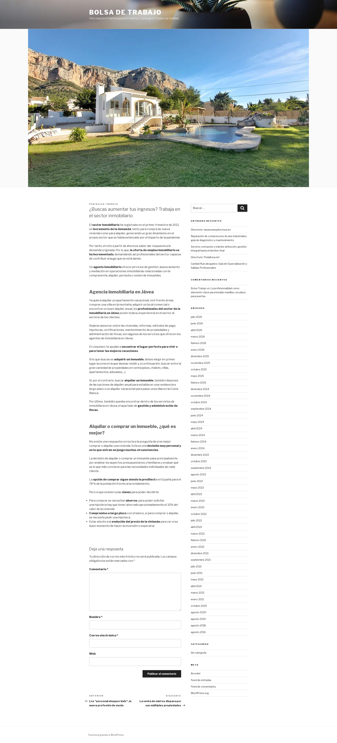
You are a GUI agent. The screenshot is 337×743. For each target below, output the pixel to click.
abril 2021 (196, 586)
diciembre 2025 (200, 356)
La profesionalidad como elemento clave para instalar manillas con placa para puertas (218, 292)
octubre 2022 (199, 513)
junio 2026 (197, 323)
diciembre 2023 (200, 454)
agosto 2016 (198, 632)
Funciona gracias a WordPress (106, 734)
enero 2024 (197, 448)
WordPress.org (200, 693)
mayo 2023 (197, 487)
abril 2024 (196, 428)
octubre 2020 (199, 605)
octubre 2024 (199, 402)
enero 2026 (197, 349)
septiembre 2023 (201, 467)
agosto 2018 (198, 625)
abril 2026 (196, 330)
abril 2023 (196, 494)
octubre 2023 (199, 461)
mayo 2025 (197, 375)
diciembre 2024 (200, 389)
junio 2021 (196, 572)
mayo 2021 (197, 579)
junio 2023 (197, 481)
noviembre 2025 (200, 362)
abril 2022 (196, 526)
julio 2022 (196, 520)
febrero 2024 (198, 441)
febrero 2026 (198, 343)
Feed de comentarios (203, 686)
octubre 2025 (199, 369)
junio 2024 (197, 415)
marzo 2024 (198, 435)
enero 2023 (197, 507)
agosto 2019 (198, 618)
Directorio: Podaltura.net (205, 257)
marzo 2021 (197, 592)
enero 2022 (197, 546)
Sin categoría (198, 652)
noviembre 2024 (200, 395)
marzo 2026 (198, 336)
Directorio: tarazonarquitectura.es (211, 229)
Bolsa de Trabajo (125, 12)
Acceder (196, 673)
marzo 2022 (198, 533)
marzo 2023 (198, 500)
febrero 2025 (198, 382)
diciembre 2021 (200, 553)
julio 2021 (196, 566)
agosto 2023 (198, 474)
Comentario (98, 569)
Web (92, 653)
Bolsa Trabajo (106, 204)
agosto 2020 (198, 612)
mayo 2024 (197, 421)
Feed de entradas (201, 680)
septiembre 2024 (201, 408)
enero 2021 (197, 599)
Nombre (96, 617)
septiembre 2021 (201, 559)
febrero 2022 (198, 540)
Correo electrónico (103, 635)
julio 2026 (196, 316)
